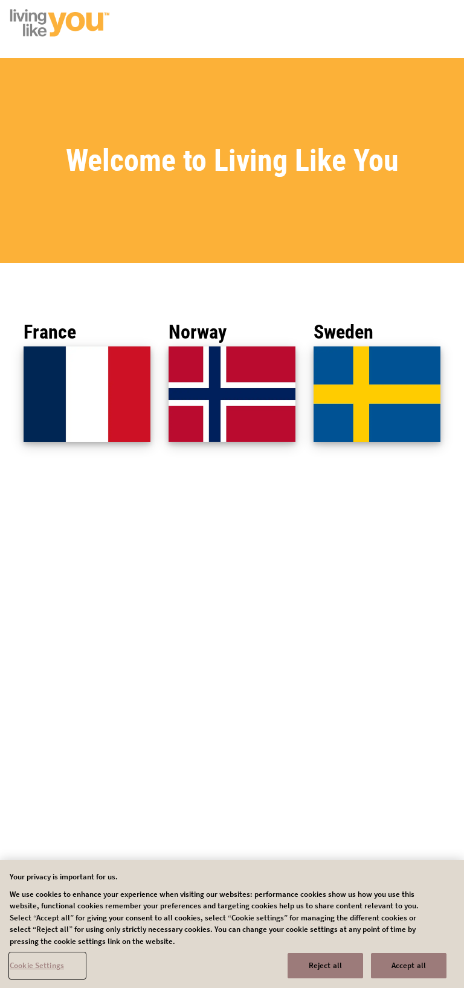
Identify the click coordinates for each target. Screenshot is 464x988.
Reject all (325, 965)
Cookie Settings (37, 965)
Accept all (409, 965)
